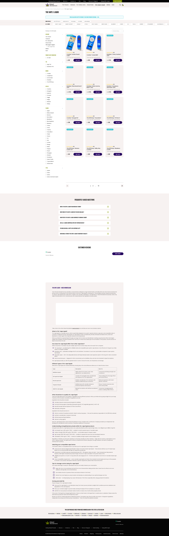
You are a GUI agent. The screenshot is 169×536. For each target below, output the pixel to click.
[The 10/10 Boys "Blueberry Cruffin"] (114, 142)
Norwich (77, 515)
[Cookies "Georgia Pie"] (74, 111)
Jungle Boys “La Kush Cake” (122, 263)
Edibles (108, 5)
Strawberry (150, 24)
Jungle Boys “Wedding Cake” (85, 265)
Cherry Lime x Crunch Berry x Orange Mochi (49, 265)
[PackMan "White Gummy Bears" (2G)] (94, 80)
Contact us (73, 1)
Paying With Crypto (105, 1)
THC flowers (48, 36)
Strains (81, 533)
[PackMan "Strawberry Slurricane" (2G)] (114, 80)
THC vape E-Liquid (50, 44)
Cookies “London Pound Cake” (67, 264)
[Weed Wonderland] (51, 5)
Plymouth (84, 515)
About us (65, 1)
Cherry (121, 24)
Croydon (70, 513)
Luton (101, 513)
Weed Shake (90, 5)
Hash (113, 5)
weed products (75, 328)
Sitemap (121, 533)
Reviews (86, 533)
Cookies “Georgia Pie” (76, 263)
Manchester (108, 513)
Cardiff (64, 513)
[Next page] (122, 185)
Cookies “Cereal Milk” (94, 263)
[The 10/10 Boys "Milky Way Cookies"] (94, 142)
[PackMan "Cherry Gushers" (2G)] (114, 48)
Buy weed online (49, 9)
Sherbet (141, 24)
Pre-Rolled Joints (81, 5)
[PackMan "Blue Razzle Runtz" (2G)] (74, 80)
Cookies (80, 21)
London (96, 513)
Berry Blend (104, 24)
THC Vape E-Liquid (100, 5)
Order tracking (117, 1)
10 (98, 186)
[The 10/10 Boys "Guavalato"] (94, 111)
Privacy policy (98, 533)
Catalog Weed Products (54, 1)
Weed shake (48, 42)
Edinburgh (76, 513)
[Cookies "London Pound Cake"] (74, 48)
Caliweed (72, 5)
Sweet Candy (58, 24)
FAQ (80, 1)
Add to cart (78, 60)
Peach (134, 24)
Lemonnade (87, 21)
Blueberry (113, 24)
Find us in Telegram (93, 1)
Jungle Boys (66, 21)
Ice (128, 24)
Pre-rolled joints (49, 40)
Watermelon (160, 24)
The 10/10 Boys (57, 21)
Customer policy (106, 533)
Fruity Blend (95, 24)
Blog (84, 1)
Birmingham (51, 513)
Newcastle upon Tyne (67, 515)
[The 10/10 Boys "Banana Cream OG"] (74, 142)
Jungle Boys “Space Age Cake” (103, 264)
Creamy (79, 24)
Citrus (86, 24)
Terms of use (115, 533)
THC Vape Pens (51, 46)
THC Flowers (65, 5)
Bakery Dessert (69, 24)
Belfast (58, 513)
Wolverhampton (104, 515)
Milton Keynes (117, 513)
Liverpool (90, 513)
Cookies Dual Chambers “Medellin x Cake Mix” (59, 264)
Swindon (96, 515)
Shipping (92, 533)
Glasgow (83, 513)
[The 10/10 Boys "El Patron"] (114, 111)
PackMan (73, 21)
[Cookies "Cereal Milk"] (94, 48)
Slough (90, 515)
